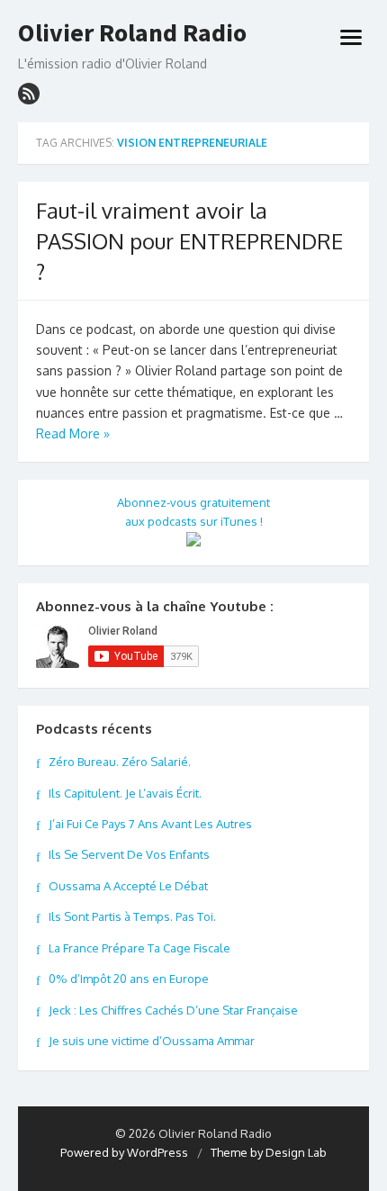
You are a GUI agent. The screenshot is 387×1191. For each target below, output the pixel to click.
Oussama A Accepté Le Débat (128, 886)
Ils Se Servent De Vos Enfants (129, 854)
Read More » (73, 433)
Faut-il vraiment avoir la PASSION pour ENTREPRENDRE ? (189, 240)
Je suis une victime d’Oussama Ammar (152, 1040)
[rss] (29, 93)
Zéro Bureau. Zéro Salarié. (120, 761)
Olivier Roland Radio (132, 33)
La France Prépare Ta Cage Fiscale (139, 948)
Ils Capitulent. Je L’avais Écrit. (125, 793)
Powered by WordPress (124, 1152)
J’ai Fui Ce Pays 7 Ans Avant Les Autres (150, 824)
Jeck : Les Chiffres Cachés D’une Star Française (173, 1010)
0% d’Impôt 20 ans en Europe (129, 978)
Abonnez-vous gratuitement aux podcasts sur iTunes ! (193, 511)
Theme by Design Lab (269, 1152)
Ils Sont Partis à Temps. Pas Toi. (132, 916)
